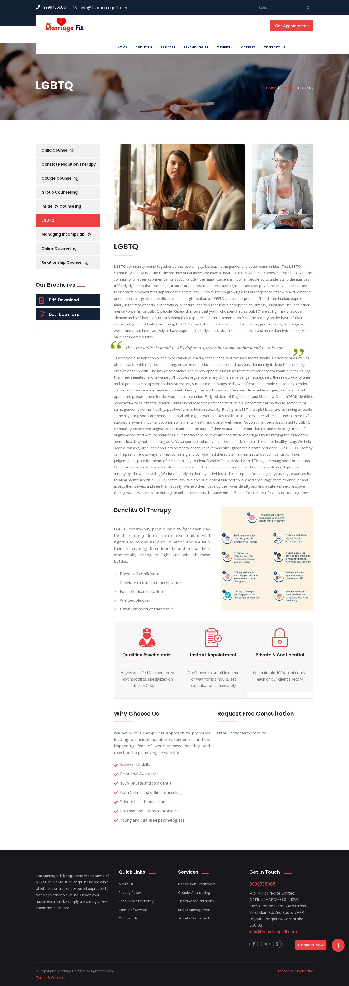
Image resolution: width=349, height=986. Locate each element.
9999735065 (54, 7)
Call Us (320, 959)
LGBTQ (48, 220)
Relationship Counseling (65, 262)
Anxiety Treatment (193, 918)
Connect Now (311, 945)
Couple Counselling (194, 892)
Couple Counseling (60, 178)
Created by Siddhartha (294, 971)
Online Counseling (59, 248)
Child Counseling (58, 150)
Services (167, 47)
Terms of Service (133, 909)
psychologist (196, 47)
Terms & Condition (51, 977)
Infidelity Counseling (61, 206)
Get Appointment (291, 26)
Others (223, 47)
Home (122, 47)
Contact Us (275, 47)
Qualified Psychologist (147, 655)
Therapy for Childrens (196, 901)
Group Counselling (60, 192)
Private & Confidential (280, 655)
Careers (248, 47)
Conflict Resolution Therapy (69, 164)
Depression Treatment (197, 884)
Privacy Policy (130, 892)
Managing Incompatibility (66, 234)
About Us (143, 47)
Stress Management (195, 909)
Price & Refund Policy (136, 901)
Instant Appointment (213, 655)
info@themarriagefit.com (104, 7)
